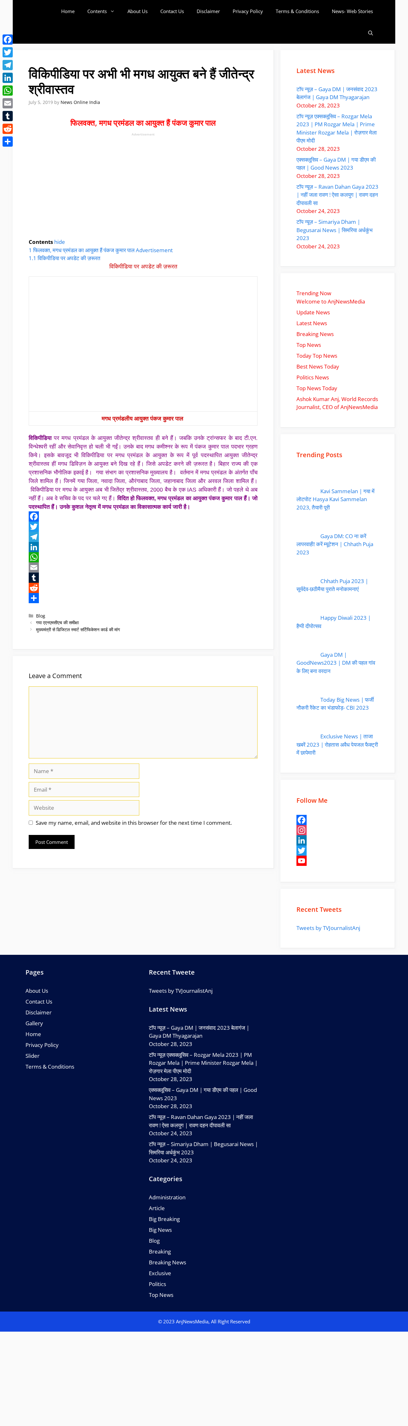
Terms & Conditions (297, 11)
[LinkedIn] (143, 547)
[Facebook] (143, 516)
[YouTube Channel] (337, 861)
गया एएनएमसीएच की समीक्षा (57, 622)
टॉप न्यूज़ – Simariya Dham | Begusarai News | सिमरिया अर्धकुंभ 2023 (334, 230)
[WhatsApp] (143, 557)
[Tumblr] (143, 578)
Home (68, 11)
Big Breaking (164, 1219)
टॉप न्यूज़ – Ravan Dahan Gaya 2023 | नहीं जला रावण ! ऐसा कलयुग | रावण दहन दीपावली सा (337, 195)
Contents (97, 11)
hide (59, 241)
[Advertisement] (143, 184)
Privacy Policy (248, 11)
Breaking (160, 1251)
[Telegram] (143, 537)
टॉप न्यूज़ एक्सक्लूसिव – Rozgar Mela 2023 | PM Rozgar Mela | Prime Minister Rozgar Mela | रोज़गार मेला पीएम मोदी (203, 1063)
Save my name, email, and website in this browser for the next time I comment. (134, 822)
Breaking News (167, 1262)
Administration (167, 1197)
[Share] (143, 598)
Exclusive (160, 1273)
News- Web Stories (352, 11)
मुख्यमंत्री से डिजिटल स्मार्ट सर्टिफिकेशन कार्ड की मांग (78, 629)
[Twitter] (143, 527)
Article (157, 1208)
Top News (161, 1294)
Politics (157, 1284)
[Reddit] (143, 588)
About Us (137, 11)
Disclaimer (208, 11)
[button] (370, 33)
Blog (40, 616)
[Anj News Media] (44, 11)
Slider (33, 1055)
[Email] (143, 567)
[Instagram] (337, 830)
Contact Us (172, 11)
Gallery (34, 1023)
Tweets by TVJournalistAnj (328, 928)
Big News (160, 1229)
